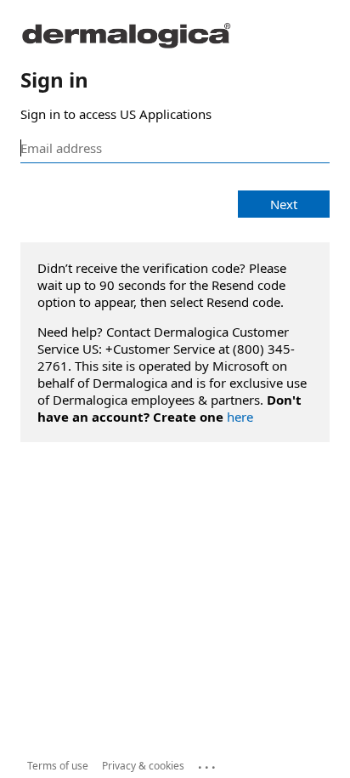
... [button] (208, 763)
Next (283, 204)
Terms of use (57, 765)
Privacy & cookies (143, 765)
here (240, 416)
